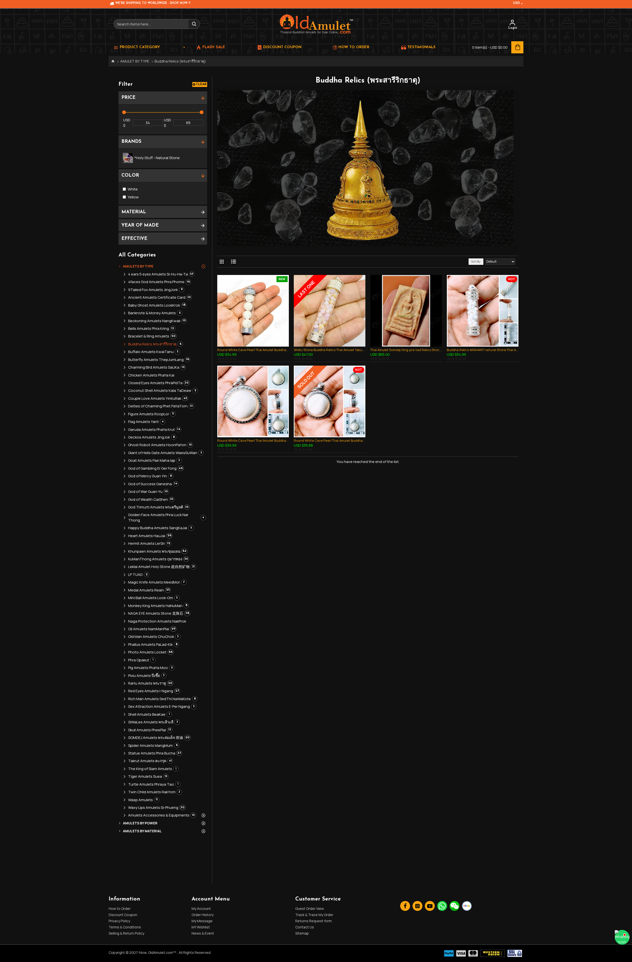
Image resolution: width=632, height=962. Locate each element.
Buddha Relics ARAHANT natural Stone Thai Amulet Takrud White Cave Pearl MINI (482, 350)
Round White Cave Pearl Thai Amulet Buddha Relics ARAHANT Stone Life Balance (253, 441)
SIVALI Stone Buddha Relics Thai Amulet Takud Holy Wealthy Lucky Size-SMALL (329, 350)
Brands (131, 141)
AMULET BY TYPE (134, 61)
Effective (134, 238)
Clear (201, 84)
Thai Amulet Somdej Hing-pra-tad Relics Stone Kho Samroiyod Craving (406, 350)
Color (130, 175)
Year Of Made (140, 225)
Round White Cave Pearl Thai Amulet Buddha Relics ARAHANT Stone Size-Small (329, 441)
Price (128, 97)
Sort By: (476, 261)
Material (133, 212)
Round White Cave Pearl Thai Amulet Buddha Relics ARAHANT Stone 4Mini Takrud (253, 350)
